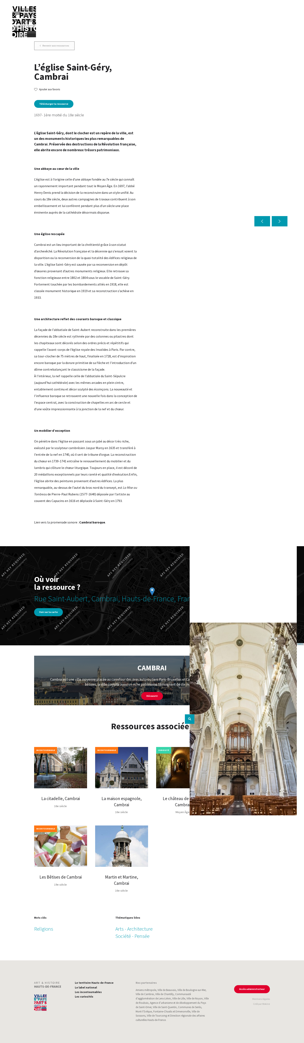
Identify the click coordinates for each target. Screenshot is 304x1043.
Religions (43, 928)
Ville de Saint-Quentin (165, 1007)
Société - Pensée (132, 936)
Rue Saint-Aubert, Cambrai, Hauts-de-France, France (116, 598)
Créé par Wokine (261, 1003)
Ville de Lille (178, 998)
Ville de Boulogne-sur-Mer (191, 990)
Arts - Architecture (134, 928)
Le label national (86, 987)
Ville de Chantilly (164, 994)
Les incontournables (88, 992)
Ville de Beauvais (167, 990)
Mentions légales (261, 998)
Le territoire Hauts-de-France (94, 983)
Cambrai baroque (92, 522)
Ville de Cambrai (145, 994)
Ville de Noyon (195, 998)
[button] (262, 221)
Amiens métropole (146, 990)
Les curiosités (84, 996)
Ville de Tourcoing (157, 1015)
